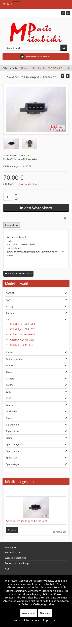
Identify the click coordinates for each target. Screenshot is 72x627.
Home (24, 67)
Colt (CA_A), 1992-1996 (22, 334)
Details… (12, 530)
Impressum (49, 620)
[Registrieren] (68, 13)
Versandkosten (29, 184)
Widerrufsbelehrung (15, 557)
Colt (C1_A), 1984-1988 (22, 323)
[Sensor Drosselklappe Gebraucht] (36, 507)
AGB (7, 568)
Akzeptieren (28, 613)
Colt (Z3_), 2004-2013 (21, 344)
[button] (63, 13)
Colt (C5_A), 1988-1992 (22, 329)
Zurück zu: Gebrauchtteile (19, 273)
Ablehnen (45, 613)
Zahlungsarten (12, 546)
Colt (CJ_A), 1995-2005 (50, 67)
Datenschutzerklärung (17, 563)
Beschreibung (11, 224)
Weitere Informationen (27, 620)
